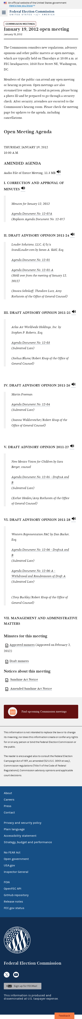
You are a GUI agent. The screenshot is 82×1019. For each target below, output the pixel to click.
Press (7, 806)
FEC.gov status (14, 908)
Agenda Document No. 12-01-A (32, 270)
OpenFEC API (12, 888)
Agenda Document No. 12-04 (30, 404)
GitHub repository (16, 895)
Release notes (13, 901)
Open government (16, 859)
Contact (9, 812)
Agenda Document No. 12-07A (31, 213)
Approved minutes (22, 645)
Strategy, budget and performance (28, 842)
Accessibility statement (20, 835)
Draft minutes (19, 661)
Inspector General (16, 872)
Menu (4, 12)
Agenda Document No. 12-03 (30, 342)
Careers (9, 799)
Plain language (14, 829)
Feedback (64, 1015)
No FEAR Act (12, 852)
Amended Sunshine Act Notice (31, 688)
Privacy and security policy (22, 823)
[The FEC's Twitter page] (7, 975)
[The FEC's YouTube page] (16, 975)
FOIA (7, 882)
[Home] (36, 13)
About (8, 793)
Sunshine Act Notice (24, 679)
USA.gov (9, 865)
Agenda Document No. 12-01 (30, 260)
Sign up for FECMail (25, 986)
